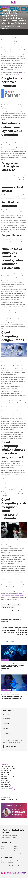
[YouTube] (18, 865)
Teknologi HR (5, 794)
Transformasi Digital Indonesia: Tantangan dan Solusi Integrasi (11, 697)
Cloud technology (16, 604)
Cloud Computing (6, 604)
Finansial (3, 663)
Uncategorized (6, 797)
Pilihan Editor (6, 786)
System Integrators (19, 663)
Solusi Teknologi (19, 26)
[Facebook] (9, 865)
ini (16, 599)
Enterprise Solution (6, 694)
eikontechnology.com (16, 585)
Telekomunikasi (5, 28)
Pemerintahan (6, 784)
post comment (11, 746)
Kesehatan (5, 780)
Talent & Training (7, 792)
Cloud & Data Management (7, 26)
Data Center (5, 772)
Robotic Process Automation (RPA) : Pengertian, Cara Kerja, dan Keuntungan (12, 666)
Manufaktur (5, 782)
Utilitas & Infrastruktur (9, 799)
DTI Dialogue (12, 693)
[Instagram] (15, 865)
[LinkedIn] (12, 865)
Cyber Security (5, 693)
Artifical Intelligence (8, 766)
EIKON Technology (17, 74)
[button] (25, 2)
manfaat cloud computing (8, 607)
